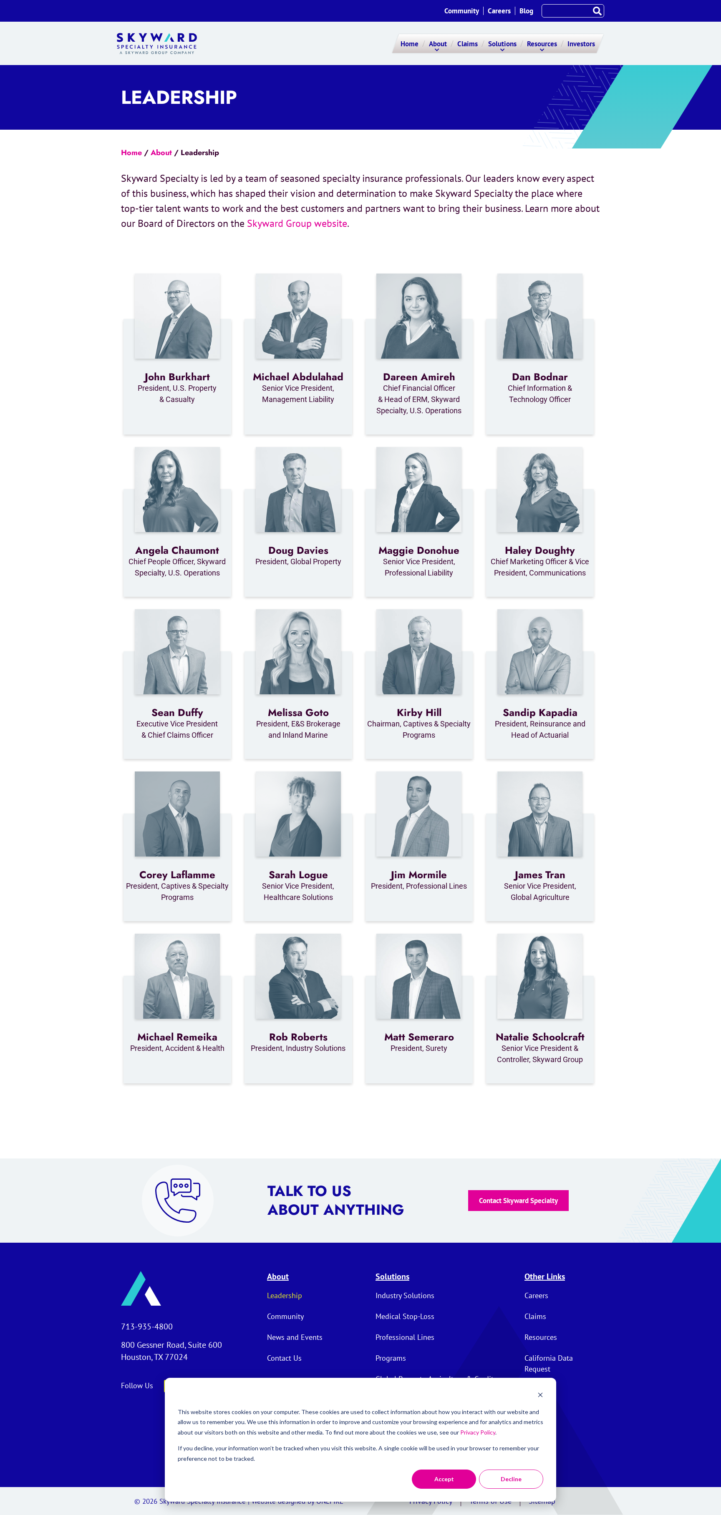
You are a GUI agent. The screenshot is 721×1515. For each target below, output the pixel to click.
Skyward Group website (297, 223)
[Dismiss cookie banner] (540, 1396)
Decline (511, 1478)
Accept (444, 1478)
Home (131, 152)
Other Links (544, 1276)
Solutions (392, 1276)
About (161, 152)
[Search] (597, 11)
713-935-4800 (147, 1326)
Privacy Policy (477, 1432)
